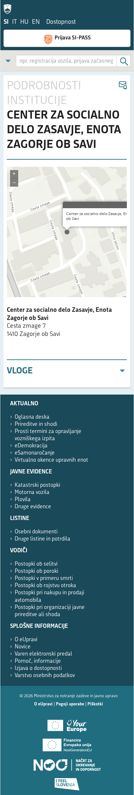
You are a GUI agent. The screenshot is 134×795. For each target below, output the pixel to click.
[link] (8, 60)
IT (14, 22)
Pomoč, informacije (38, 661)
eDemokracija (31, 446)
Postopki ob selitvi (36, 564)
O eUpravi (26, 640)
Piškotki (95, 704)
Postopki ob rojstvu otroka (45, 585)
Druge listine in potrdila (42, 539)
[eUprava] (9, 8)
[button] (122, 85)
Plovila (23, 499)
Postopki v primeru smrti (44, 578)
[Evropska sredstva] (67, 782)
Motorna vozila (32, 492)
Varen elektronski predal (43, 654)
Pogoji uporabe (70, 704)
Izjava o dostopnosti (38, 668)
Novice (23, 647)
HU (24, 22)
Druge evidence (33, 507)
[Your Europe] (67, 723)
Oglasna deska (32, 417)
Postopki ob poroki (36, 571)
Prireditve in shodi (36, 424)
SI (6, 22)
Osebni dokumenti (36, 532)
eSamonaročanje (35, 453)
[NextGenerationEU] (67, 743)
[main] (67, 231)
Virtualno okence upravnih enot (51, 460)
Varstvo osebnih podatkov (45, 675)
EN (36, 22)
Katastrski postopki (37, 485)
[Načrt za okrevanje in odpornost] (67, 762)
